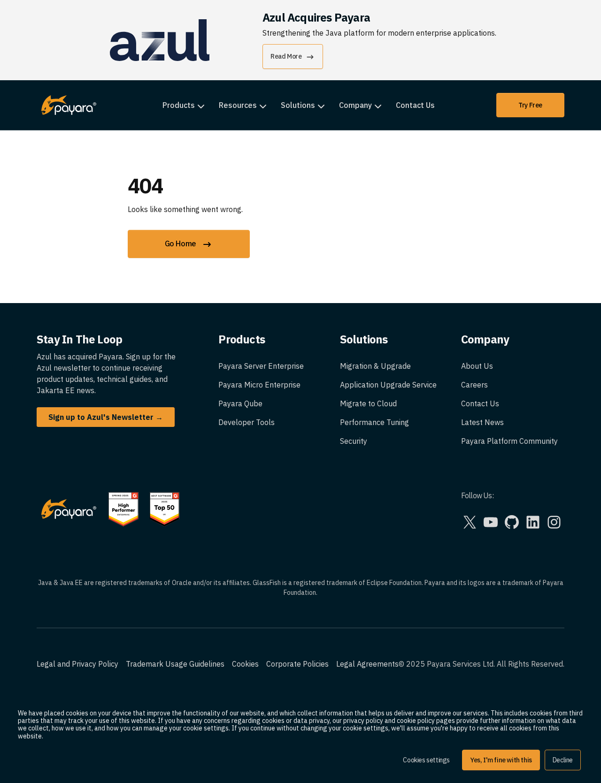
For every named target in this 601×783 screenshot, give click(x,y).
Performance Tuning (374, 422)
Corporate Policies (297, 664)
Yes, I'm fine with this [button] (501, 760)
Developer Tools (246, 422)
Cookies (245, 664)
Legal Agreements (367, 664)
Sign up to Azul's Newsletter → (105, 417)
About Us (477, 366)
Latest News (482, 422)
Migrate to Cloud (368, 403)
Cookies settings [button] (426, 760)
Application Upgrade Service (388, 384)
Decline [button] (563, 760)
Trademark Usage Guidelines (175, 664)
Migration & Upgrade (375, 366)
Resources (238, 105)
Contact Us (415, 105)
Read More (285, 56)
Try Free (530, 105)
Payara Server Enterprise (261, 366)
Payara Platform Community (509, 441)
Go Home (181, 243)
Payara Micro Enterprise (259, 384)
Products (178, 105)
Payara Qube (240, 403)
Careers (474, 384)
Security (353, 441)
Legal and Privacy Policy (77, 664)
